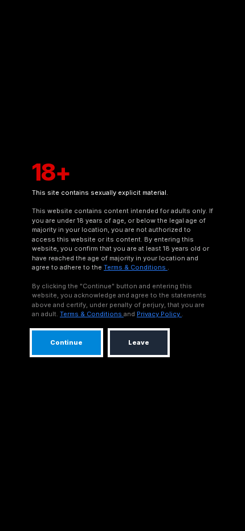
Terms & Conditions (136, 267)
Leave (138, 342)
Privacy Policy (159, 314)
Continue (66, 342)
